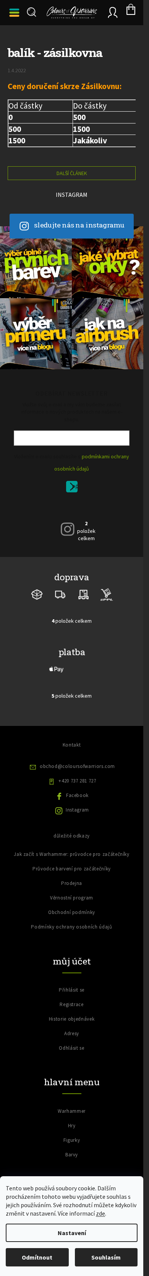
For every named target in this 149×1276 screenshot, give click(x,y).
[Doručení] (83, 594)
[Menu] (15, 12)
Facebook (77, 795)
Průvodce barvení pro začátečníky (71, 868)
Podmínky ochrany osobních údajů (71, 927)
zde (100, 1213)
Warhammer (72, 1111)
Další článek (72, 173)
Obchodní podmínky (71, 912)
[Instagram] (67, 529)
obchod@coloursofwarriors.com (77, 766)
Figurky (71, 1140)
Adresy (71, 1033)
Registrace (72, 1004)
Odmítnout (37, 1257)
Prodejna (71, 883)
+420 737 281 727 (77, 781)
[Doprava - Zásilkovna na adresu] (60, 594)
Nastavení (72, 1233)
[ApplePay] (57, 669)
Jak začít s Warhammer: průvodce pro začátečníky (72, 854)
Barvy (71, 1154)
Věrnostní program (71, 897)
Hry (72, 1125)
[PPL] (106, 594)
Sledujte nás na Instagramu (79, 225)
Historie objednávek (71, 1019)
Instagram (77, 810)
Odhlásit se (71, 1048)
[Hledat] (30, 12)
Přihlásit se (75, 488)
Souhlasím (106, 1257)
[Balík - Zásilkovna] (37, 594)
